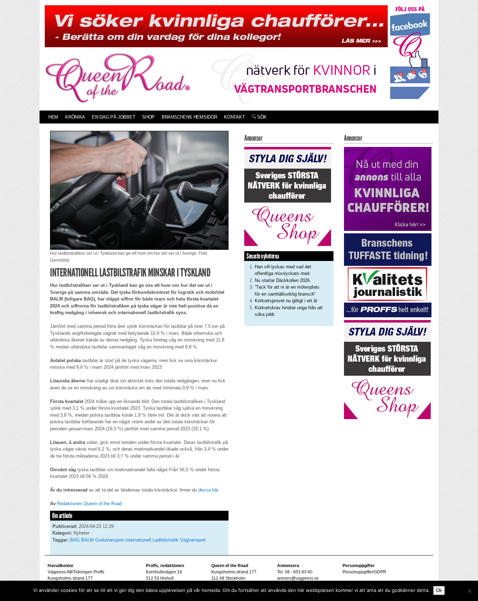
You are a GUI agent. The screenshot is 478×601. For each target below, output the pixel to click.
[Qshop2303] (287, 195)
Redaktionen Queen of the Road (89, 503)
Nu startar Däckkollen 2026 (282, 280)
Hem (53, 117)
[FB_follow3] (410, 52)
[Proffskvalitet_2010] (387, 275)
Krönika (75, 117)
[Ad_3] (387, 188)
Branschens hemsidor (189, 117)
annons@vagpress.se (298, 578)
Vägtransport (193, 540)
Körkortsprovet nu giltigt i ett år (286, 300)
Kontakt (234, 117)
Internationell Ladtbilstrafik (151, 540)
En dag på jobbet (113, 117)
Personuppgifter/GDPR (364, 572)
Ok (439, 590)
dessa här (207, 490)
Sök (261, 117)
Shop (148, 117)
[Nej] (469, 590)
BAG (75, 540)
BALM (87, 540)
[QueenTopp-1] (216, 25)
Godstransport (109, 540)
